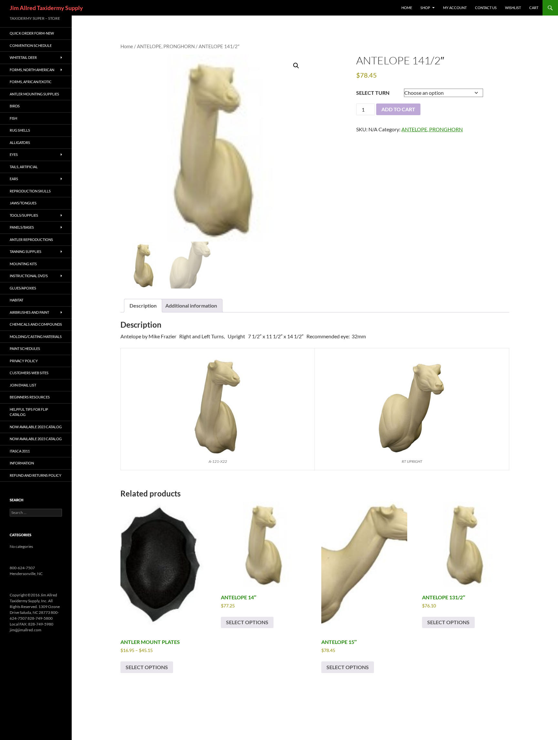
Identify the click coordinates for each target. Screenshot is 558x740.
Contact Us (486, 7)
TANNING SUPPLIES (25, 251)
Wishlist (513, 7)
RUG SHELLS (20, 130)
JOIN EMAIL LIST (23, 385)
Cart (533, 7)
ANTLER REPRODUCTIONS (31, 239)
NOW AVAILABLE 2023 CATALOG (36, 427)
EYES (14, 154)
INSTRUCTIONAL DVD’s (29, 276)
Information (22, 463)
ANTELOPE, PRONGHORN (166, 46)
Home (126, 46)
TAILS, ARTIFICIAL (24, 167)
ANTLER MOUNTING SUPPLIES (34, 94)
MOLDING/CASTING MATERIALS (36, 336)
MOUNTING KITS (23, 264)
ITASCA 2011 (20, 451)
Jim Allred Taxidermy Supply (46, 7)
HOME (406, 7)
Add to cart (398, 109)
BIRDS (15, 106)
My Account (455, 7)
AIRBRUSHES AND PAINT (29, 312)
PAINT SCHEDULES (25, 348)
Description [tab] (143, 305)
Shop (425, 7)
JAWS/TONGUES (23, 203)
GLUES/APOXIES (23, 288)
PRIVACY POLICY (24, 361)
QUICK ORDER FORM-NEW (32, 33)
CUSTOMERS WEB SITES (29, 373)
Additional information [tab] (191, 305)
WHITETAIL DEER (23, 57)
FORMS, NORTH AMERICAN (32, 70)
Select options (147, 667)
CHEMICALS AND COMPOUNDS (36, 324)
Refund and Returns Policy (35, 475)
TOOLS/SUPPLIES (24, 215)
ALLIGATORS (20, 142)
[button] (296, 65)
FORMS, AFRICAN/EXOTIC (31, 82)
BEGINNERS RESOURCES (30, 397)
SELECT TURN (372, 93)
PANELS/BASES (22, 227)
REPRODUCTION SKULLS (30, 191)
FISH (13, 118)
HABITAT (16, 300)
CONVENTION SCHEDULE (31, 45)
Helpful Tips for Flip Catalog (29, 412)
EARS (14, 179)
